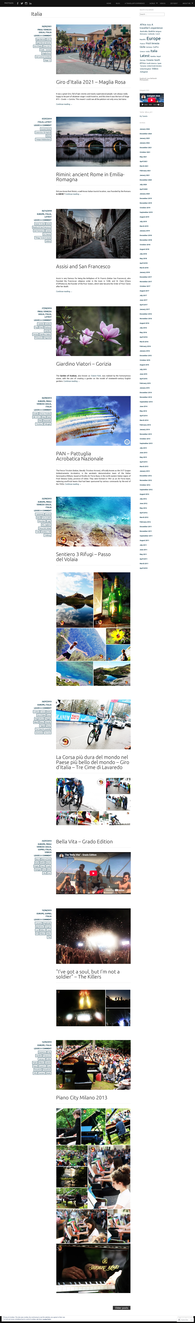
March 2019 (144, 226)
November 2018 (146, 240)
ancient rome (46, 129)
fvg (36, 327)
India (148, 51)
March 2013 (144, 466)
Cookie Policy (47, 1319)
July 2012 (143, 499)
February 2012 (145, 522)
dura (49, 715)
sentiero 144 (46, 532)
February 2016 (145, 346)
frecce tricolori (45, 414)
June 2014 (143, 406)
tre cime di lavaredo (43, 729)
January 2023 (145, 138)
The (49, 937)
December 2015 (146, 355)
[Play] (143, 104)
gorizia (35, 334)
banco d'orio (46, 859)
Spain (159, 63)
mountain (41, 521)
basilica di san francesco (42, 227)
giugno (48, 927)
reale (49, 1073)
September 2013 (146, 443)
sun (49, 873)
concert (38, 923)
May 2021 (143, 157)
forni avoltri (46, 518)
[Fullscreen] (161, 104)
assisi (48, 224)
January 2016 (145, 351)
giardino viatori (45, 334)
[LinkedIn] (30, 3)
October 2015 (145, 360)
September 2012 (146, 489)
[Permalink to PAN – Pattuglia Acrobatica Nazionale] (93, 445)
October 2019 (145, 208)
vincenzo (39, 733)
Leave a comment (43, 36)
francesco (47, 1056)
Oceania (149, 60)
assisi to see (39, 224)
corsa (43, 712)
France (142, 44)
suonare (42, 1073)
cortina (36, 712)
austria (48, 514)
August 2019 (144, 217)
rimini (48, 136)
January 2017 (145, 309)
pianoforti (37, 1070)
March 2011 (144, 563)
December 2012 (146, 476)
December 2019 (146, 198)
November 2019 (146, 203)
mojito (36, 866)
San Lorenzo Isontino (43, 57)
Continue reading (64, 104)
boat (36, 863)
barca (38, 859)
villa (35, 1073)
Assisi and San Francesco (83, 266)
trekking (47, 535)
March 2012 (144, 517)
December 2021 (146, 147)
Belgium (158, 31)
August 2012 (144, 494)
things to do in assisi (43, 238)
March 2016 (144, 342)
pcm (49, 1066)
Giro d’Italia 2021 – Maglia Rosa (91, 82)
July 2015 (143, 369)
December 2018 (146, 235)
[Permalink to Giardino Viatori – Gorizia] (93, 355)
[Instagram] (26, 3)
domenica (42, 1052)
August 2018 (144, 249)
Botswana (143, 34)
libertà (48, 1063)
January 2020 (145, 194)
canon (48, 231)
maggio (48, 719)
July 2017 (143, 295)
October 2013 (145, 439)
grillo (49, 1059)
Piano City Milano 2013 (81, 1097)
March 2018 (144, 268)
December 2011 (146, 526)
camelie (41, 324)
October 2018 (145, 245)
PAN (40, 420)
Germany (149, 47)
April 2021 (143, 161)
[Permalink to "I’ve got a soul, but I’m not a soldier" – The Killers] (93, 963)
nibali (36, 722)
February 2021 (145, 171)
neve (42, 722)
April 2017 (143, 305)
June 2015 (143, 374)
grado (36, 414)
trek (37, 532)
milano (42, 934)
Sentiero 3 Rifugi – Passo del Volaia (83, 556)
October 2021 (145, 152)
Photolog (9, 3)
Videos (162, 3)
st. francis (47, 234)
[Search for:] (152, 14)
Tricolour (39, 424)
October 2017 (145, 286)
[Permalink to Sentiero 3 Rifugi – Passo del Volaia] (93, 546)
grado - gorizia (45, 50)
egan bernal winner (44, 43)
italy (43, 417)
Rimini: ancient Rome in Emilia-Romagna (90, 176)
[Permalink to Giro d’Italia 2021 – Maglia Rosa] (93, 73)
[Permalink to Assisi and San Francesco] (93, 258)
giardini (38, 1056)
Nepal (159, 56)
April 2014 (143, 416)
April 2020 (143, 189)
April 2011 (143, 559)
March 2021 (144, 166)
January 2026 (145, 129)
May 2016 (143, 332)
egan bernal (40, 39)
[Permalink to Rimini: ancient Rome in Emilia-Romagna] (93, 166)
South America (151, 63)
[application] (152, 100)
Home (109, 3)
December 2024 (146, 134)
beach (48, 863)
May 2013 (143, 457)
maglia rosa (46, 53)
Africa (143, 24)
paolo (35, 1063)
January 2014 (145, 429)
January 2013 (145, 471)
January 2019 (145, 231)
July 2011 (143, 545)
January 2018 (145, 272)
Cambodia (151, 34)
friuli (41, 327)
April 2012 (143, 513)
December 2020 (146, 180)
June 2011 (143, 550)
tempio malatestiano (43, 139)
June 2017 (143, 300)
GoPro (41, 850)
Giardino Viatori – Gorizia (83, 363)
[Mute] (158, 104)
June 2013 (143, 453)
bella (49, 712)
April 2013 (143, 462)
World (152, 3)
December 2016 (146, 314)
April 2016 (143, 337)
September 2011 (146, 536)
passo (48, 726)
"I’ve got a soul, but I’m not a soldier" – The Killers (88, 974)
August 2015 (144, 365)
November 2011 (146, 531)
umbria (48, 241)
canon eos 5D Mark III (43, 132)
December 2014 (146, 392)
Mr (37, 934)
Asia (149, 25)
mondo (48, 722)
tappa (42, 726)
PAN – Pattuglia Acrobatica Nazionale (79, 456)
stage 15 (47, 60)
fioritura (48, 327)
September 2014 (146, 402)
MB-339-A (36, 417)
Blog (118, 3)
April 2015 (143, 379)
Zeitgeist (174, 3)
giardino (48, 331)
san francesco (39, 231)
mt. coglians (46, 525)
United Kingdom (145, 69)
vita (44, 873)
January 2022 (145, 143)
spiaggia (38, 870)
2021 (49, 39)
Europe (40, 214)
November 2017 (146, 282)
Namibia (153, 56)
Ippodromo (40, 927)
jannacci (42, 1059)
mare (42, 866)
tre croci (47, 733)
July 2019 (143, 221)
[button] (74, 600)
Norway (142, 60)
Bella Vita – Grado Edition (84, 841)
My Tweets (143, 116)
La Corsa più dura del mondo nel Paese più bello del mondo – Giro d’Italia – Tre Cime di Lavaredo (92, 762)
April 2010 (143, 568)
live (37, 930)
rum (49, 870)
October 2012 (145, 485)
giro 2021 (47, 46)
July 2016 (143, 328)
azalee (48, 324)
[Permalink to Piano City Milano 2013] (93, 1089)
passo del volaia (45, 528)
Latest (48, 122)
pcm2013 (42, 1066)
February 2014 (145, 425)
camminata (40, 514)
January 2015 (145, 388)
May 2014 (143, 411)
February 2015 (145, 383)
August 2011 (144, 540)
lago (49, 521)
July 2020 (143, 184)
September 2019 (146, 212)
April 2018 (143, 263)
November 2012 (146, 480)
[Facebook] (18, 3)
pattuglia (47, 424)
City (49, 1052)
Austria (151, 31)
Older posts (121, 1308)
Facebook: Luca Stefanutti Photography (148, 79)
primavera (38, 338)
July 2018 (143, 254)
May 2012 (143, 508)
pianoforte (47, 1070)
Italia (49, 32)
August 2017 (144, 291)
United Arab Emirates (154, 66)
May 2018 (143, 258)
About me (186, 3)
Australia (143, 31)
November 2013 (146, 434)
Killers (43, 930)
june (49, 930)
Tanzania (143, 66)
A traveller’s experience (135, 3)
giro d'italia (38, 46)
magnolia (47, 338)
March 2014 (144, 420)
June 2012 (143, 503)
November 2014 (146, 397)
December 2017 (146, 277)
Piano (35, 1066)
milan (49, 934)
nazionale (47, 420)
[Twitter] (22, 3)
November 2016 (146, 318)
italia (49, 417)
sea (44, 870)
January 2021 (145, 175)
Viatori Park (96, 376)
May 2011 (143, 554)
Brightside (47, 923)
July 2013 (143, 448)
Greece (142, 51)
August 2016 (144, 323)
